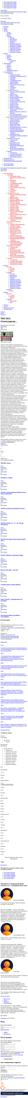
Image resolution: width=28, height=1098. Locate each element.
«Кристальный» (14, 81)
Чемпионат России (15, 50)
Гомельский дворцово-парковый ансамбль (16, 243)
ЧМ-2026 (12, 38)
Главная (3, 311)
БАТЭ (11, 291)
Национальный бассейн (16, 97)
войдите (10, 627)
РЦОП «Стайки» (14, 96)
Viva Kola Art (13, 152)
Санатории (10, 174)
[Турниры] (1, 1079)
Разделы (9, 266)
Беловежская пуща (15, 142)
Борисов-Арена (14, 106)
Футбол (6, 31)
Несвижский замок (15, 124)
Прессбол (3, 314)
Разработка (3, 1018)
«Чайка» (12, 86)
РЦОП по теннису (15, 107)
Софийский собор (15, 134)
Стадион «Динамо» (15, 100)
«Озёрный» (13, 77)
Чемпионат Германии (15, 46)
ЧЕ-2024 (12, 42)
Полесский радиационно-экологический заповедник (17, 149)
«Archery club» (14, 103)
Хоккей (6, 53)
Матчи (5, 29)
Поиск (12, 163)
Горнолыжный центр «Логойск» (18, 115)
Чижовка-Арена (14, 104)
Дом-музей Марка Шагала (17, 130)
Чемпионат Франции (15, 49)
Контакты (6, 1001)
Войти (12, 165)
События (9, 151)
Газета (5, 1000)
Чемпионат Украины (15, 52)
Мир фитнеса (13, 858)
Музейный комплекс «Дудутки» (18, 127)
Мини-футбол (7, 63)
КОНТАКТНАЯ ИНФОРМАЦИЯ (13, 161)
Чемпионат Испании (15, 45)
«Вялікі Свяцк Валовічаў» (17, 118)
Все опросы (4, 865)
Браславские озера (15, 144)
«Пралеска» (13, 87)
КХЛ (11, 62)
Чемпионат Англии (15, 43)
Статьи (5, 28)
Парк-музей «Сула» (15, 125)
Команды (9, 289)
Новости (6, 26)
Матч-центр (7, 998)
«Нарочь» (12, 141)
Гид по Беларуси (8, 72)
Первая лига (13, 40)
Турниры (9, 36)
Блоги (2, 313)
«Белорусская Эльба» (15, 155)
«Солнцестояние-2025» (16, 154)
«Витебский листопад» (16, 157)
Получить (3, 21)
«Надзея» (12, 89)
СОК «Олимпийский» (16, 114)
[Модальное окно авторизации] (5, 1079)
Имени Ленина (14, 83)
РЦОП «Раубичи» (14, 98)
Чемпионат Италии (15, 48)
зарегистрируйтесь (20, 627)
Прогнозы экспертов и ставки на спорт (12, 1093)
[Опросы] (3, 1079)
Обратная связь (8, 158)
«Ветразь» (12, 79)
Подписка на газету (9, 159)
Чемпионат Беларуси (12, 70)
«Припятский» (14, 140)
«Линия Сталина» (15, 120)
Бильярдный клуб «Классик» (17, 101)
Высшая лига (13, 39)
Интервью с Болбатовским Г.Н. (18, 76)
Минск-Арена (13, 94)
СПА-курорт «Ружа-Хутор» (17, 84)
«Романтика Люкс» (15, 74)
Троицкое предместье (15, 128)
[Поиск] (7, 1079)
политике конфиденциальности (12, 1055)
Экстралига (13, 60)
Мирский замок (14, 123)
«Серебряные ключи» (15, 80)
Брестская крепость (15, 121)
